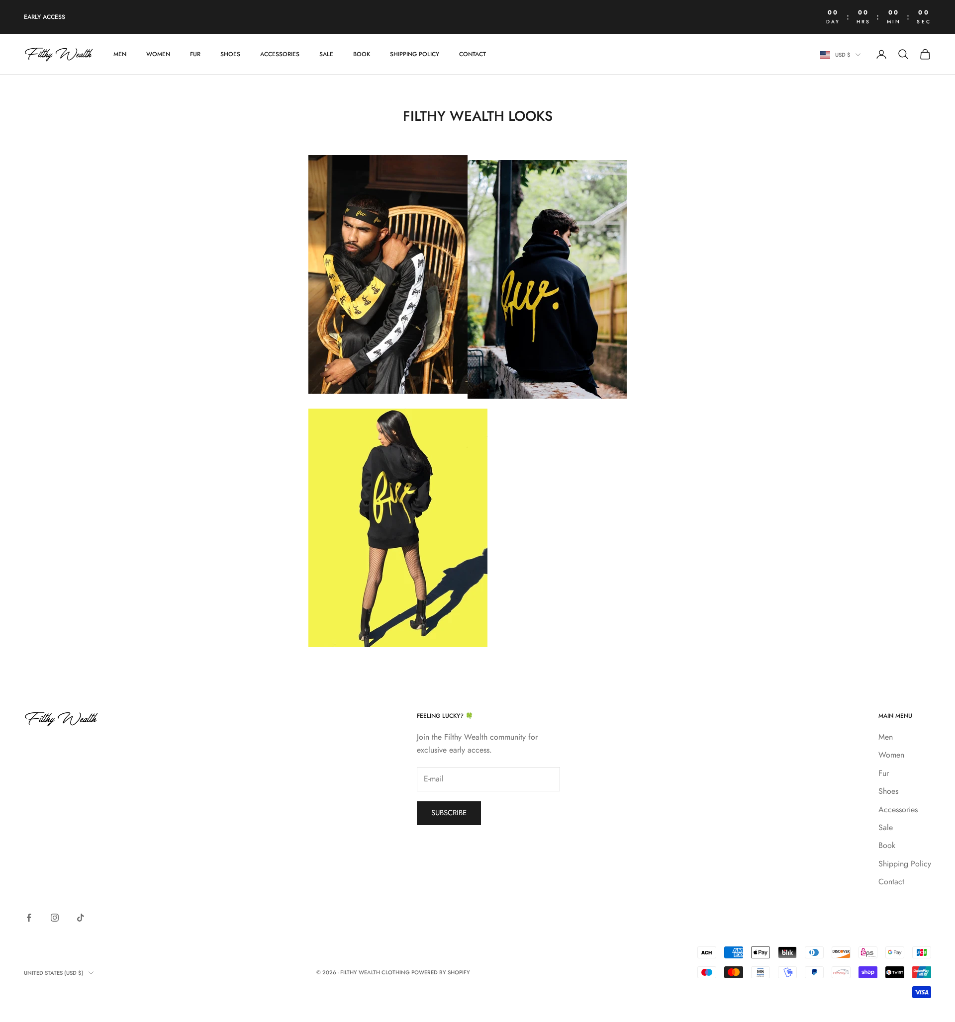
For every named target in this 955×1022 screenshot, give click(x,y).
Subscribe (449, 812)
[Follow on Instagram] (55, 918)
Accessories (279, 54)
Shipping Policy (414, 54)
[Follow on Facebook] (29, 918)
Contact (472, 54)
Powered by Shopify (440, 972)
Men (119, 54)
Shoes (230, 54)
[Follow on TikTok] (81, 918)
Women (158, 54)
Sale (326, 54)
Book (361, 54)
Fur (195, 54)
